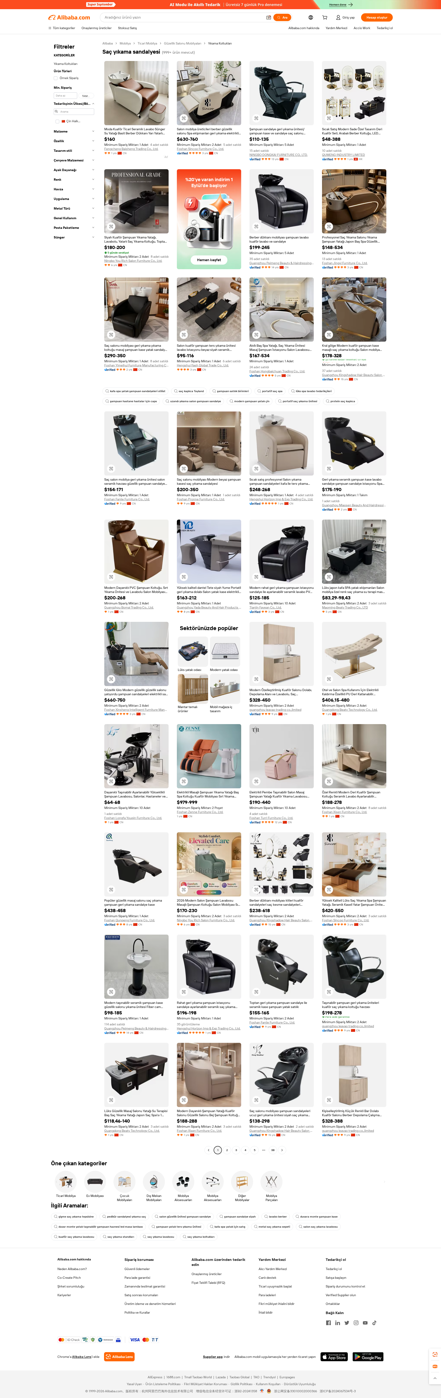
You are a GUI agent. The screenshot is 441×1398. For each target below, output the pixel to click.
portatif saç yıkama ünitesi (300, 401)
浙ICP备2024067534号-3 (338, 1391)
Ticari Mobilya (147, 43)
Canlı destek (267, 1277)
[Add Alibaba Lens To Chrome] (119, 1356)
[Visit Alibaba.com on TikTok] (374, 1323)
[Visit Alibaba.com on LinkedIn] (337, 1323)
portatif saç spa (272, 391)
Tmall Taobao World (198, 1377)
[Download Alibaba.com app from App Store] (334, 1356)
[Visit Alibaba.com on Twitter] (347, 1323)
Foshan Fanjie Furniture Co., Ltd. (127, 499)
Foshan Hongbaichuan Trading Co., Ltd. (277, 371)
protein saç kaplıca (343, 401)
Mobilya (125, 43)
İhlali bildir (266, 1312)
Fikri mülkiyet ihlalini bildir (276, 1304)
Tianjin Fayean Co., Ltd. (265, 607)
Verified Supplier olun (341, 1295)
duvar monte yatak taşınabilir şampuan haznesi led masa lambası (101, 1226)
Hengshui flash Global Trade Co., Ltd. (203, 365)
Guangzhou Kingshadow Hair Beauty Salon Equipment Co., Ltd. (354, 375)
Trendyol (269, 1377)
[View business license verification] (262, 1391)
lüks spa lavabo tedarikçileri (314, 391)
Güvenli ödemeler (137, 1269)
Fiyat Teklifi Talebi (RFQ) (208, 1282)
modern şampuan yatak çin (251, 401)
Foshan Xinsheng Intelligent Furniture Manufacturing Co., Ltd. (136, 709)
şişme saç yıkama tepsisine (76, 1216)
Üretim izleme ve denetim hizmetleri (150, 1304)
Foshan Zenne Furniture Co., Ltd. (200, 812)
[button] (268, 17)
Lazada (221, 1377)
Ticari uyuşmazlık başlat (275, 1286)
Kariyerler (64, 1295)
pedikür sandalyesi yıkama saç (126, 1216)
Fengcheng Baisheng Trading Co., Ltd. (131, 149)
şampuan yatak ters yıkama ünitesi (178, 1226)
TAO (256, 1377)
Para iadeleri (267, 1295)
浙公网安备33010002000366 (295, 1391)
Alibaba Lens (81, 1357)
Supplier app (213, 1357)
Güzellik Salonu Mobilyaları (182, 43)
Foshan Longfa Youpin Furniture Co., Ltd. (133, 818)
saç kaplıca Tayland (191, 391)
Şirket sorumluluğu (70, 1286)
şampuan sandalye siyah (240, 1216)
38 (272, 1150)
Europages (287, 1377)
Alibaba (107, 43)
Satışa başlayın (336, 1277)
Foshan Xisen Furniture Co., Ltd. (344, 812)
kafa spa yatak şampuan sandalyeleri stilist (137, 391)
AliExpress (155, 1377)
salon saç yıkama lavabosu (320, 1226)
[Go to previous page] (208, 1150)
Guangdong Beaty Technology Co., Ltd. (349, 709)
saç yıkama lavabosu (160, 1236)
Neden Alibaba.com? (72, 1269)
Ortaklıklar (333, 1304)
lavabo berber (278, 1216)
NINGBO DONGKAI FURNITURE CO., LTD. (278, 155)
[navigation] (74, 597)
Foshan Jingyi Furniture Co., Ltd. (345, 263)
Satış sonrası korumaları (141, 1295)
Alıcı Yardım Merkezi (273, 1269)
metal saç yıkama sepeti (274, 1226)
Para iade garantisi (137, 1277)
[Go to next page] (282, 1150)
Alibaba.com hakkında (74, 1259)
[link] (435, 1354)
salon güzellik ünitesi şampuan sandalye (185, 1216)
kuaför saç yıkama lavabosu (76, 1236)
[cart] (325, 18)
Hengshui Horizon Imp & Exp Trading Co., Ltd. (281, 499)
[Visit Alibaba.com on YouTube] (365, 1323)
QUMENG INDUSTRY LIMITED (343, 155)
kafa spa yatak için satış (230, 1226)
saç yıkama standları (120, 1236)
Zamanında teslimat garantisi (144, 1286)
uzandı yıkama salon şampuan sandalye (195, 401)
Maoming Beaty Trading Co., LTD (345, 607)
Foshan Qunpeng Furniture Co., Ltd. (129, 920)
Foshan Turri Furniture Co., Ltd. (271, 818)
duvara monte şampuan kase (319, 1216)
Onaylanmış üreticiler (207, 1274)
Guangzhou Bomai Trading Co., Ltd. (129, 607)
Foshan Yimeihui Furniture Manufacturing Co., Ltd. (136, 365)
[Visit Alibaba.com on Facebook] (328, 1323)
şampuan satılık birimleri (233, 391)
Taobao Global (239, 1377)
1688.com (173, 1377)
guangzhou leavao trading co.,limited (275, 709)
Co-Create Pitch (69, 1277)
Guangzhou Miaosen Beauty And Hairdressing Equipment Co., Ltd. (354, 505)
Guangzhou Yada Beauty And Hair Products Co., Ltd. (209, 607)
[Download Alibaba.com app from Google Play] (368, 1356)
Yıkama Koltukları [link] (220, 43)
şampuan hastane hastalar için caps (133, 401)
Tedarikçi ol (334, 1269)
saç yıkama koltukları (201, 1236)
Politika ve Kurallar (137, 1312)
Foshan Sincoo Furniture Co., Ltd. (200, 149)
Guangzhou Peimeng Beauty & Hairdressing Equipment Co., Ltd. (281, 263)
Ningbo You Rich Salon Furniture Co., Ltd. (133, 261)
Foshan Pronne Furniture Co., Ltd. (201, 499)
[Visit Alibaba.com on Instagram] (356, 1323)
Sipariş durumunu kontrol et (345, 1286)
